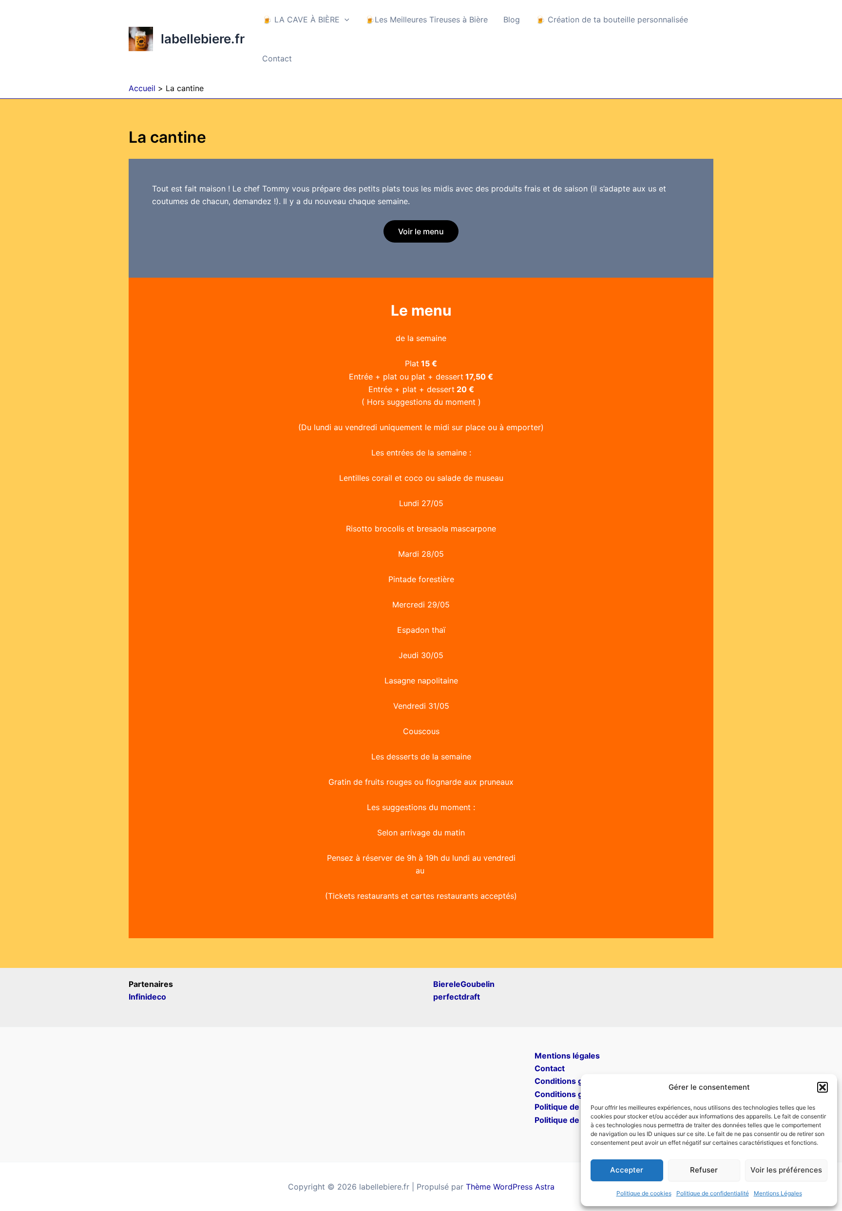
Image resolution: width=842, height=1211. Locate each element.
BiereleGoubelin (464, 984)
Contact (277, 58)
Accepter (626, 1169)
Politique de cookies (643, 1193)
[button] (822, 1087)
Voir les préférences (786, 1169)
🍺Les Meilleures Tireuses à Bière (426, 19)
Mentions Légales (778, 1193)
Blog (511, 19)
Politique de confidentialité (712, 1193)
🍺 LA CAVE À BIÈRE (301, 19)
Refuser (704, 1169)
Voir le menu (421, 231)
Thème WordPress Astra (510, 1187)
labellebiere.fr (203, 38)
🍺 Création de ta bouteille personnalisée (612, 19)
